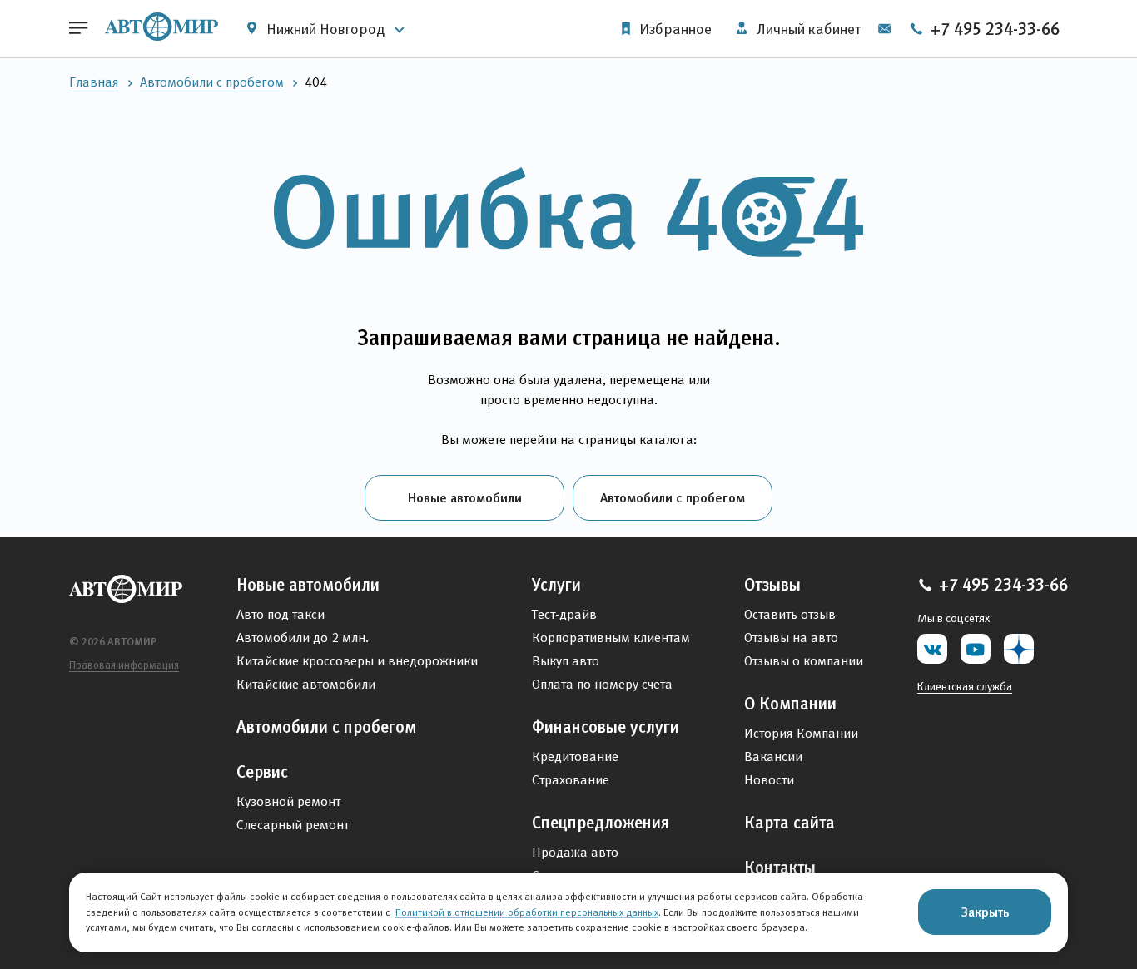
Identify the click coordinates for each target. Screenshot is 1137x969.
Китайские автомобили (305, 684)
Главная (94, 82)
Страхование (570, 780)
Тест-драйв (564, 614)
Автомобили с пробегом (212, 82)
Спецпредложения (600, 822)
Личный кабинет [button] (807, 29)
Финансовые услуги (605, 727)
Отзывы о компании (803, 661)
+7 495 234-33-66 (993, 29)
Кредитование (575, 756)
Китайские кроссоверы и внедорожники (357, 661)
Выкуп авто (565, 661)
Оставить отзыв (790, 614)
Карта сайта (789, 822)
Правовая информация (124, 665)
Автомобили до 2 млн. (302, 637)
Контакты (780, 867)
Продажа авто (575, 852)
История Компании (801, 733)
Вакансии (773, 756)
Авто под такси (280, 614)
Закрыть (985, 911)
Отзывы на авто (791, 637)
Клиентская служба (964, 686)
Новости (769, 780)
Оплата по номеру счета (602, 684)
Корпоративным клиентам (611, 637)
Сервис (262, 772)
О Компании (790, 704)
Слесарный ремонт (292, 825)
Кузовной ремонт (288, 801)
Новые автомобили (465, 497)
